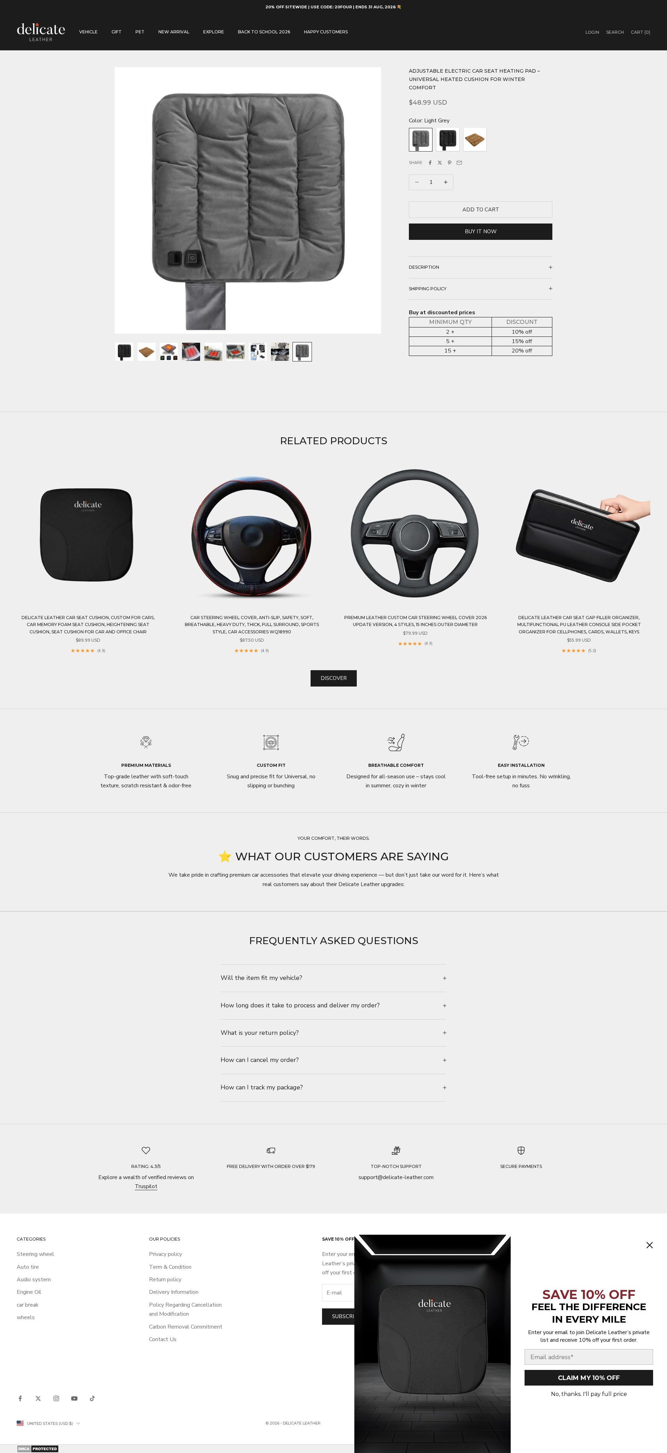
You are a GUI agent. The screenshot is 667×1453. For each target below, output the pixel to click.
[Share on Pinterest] (449, 162)
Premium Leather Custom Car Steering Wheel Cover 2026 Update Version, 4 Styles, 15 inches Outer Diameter (415, 621)
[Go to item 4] (191, 352)
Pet (140, 31)
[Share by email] (459, 162)
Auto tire (28, 1267)
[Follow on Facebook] (20, 1398)
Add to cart (480, 209)
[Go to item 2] (146, 352)
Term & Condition (170, 1267)
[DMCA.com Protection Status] (333, 1449)
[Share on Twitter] (440, 162)
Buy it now (481, 231)
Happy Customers (326, 31)
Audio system (34, 1279)
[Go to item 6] (235, 352)
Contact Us (162, 1339)
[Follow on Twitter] (38, 1398)
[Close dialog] (650, 1245)
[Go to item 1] (124, 352)
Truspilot (146, 1186)
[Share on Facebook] (430, 162)
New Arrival (173, 31)
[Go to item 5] (213, 352)
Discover (334, 678)
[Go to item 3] (169, 352)
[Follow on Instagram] (56, 1398)
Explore (213, 31)
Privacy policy (165, 1254)
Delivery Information (173, 1292)
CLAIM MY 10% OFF (589, 1378)
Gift (117, 31)
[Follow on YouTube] (74, 1398)
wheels (26, 1317)
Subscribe (346, 1316)
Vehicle (88, 31)
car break (28, 1305)
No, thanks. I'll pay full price (589, 1394)
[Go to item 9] (302, 352)
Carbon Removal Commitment (185, 1327)
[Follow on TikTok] (92, 1398)
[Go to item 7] (257, 352)
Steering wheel (35, 1254)
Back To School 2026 (264, 31)
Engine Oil (29, 1292)
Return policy (165, 1279)
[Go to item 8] (280, 352)
